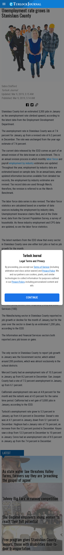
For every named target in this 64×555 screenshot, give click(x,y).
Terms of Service (41, 267)
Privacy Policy (48, 270)
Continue (32, 297)
